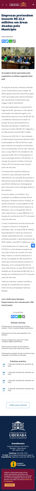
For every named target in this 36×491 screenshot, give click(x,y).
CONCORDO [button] (9, 485)
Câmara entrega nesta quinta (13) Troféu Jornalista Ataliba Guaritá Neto (15, 341)
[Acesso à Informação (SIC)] (18, 464)
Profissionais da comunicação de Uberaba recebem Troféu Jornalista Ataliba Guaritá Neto (17, 327)
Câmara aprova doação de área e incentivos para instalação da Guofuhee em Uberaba (18, 354)
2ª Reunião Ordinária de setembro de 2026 (21, 373)
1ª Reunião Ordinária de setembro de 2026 (20, 365)
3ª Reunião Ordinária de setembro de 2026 (21, 381)
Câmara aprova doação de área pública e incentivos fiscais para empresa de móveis (16, 347)
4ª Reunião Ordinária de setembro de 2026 (21, 389)
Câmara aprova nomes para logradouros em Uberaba (16, 334)
